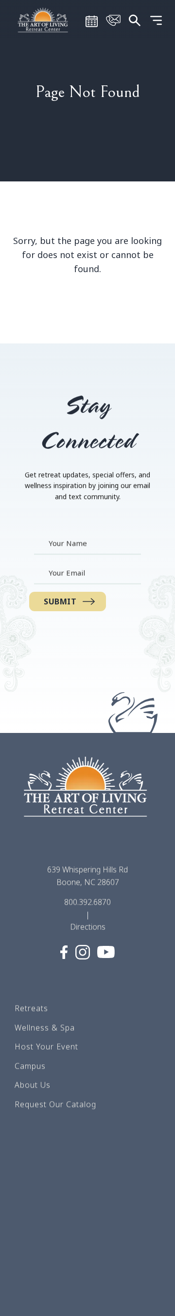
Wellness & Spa (45, 1027)
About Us (33, 1085)
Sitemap (30, 1220)
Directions (87, 927)
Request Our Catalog (55, 1104)
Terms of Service (47, 1200)
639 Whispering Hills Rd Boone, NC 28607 (87, 875)
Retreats (31, 1008)
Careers (30, 1181)
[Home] (43, 19)
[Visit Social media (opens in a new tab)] (64, 952)
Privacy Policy (42, 1258)
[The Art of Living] (87, 795)
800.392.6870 (87, 902)
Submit (60, 601)
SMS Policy (36, 1239)
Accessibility (38, 1296)
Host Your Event (46, 1046)
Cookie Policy (41, 1277)
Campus (30, 1065)
